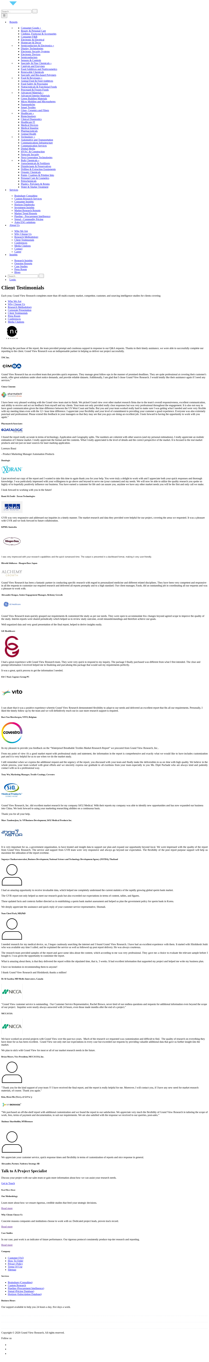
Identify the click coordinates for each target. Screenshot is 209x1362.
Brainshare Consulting (25, 195)
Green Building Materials (34, 98)
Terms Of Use (15, 1266)
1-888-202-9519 (31, 1319)
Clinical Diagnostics (31, 119)
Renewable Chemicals (32, 72)
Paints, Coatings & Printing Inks (37, 175)
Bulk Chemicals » (30, 160)
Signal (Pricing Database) (21, 1291)
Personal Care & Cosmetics (35, 178)
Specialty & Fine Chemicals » (36, 63)
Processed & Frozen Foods (35, 89)
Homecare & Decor (31, 42)
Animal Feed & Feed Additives (37, 81)
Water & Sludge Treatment (34, 187)
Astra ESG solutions (24, 222)
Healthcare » (27, 113)
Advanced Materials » (32, 92)
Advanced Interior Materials (35, 95)
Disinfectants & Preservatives (36, 166)
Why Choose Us (23, 234)
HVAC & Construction (33, 151)
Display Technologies (32, 48)
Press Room (20, 269)
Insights (13, 254)
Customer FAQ (16, 1257)
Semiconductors (29, 57)
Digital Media (28, 148)
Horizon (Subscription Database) (25, 1294)
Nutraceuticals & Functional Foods (39, 86)
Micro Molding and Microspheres (38, 101)
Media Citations (22, 245)
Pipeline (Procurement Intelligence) (26, 1288)
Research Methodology (26, 237)
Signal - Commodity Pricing (28, 219)
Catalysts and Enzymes (33, 66)
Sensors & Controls (31, 60)
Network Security (30, 154)
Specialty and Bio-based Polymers (38, 75)
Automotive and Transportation (37, 139)
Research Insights (23, 260)
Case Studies (21, 266)
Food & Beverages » (31, 78)
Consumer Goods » (31, 28)
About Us (14, 225)
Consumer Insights (24, 201)
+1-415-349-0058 (10, 1319)
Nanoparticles (28, 104)
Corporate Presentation (19, 310)
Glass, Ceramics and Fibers (35, 110)
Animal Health (28, 134)
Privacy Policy (15, 1263)
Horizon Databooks (24, 204)
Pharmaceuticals (29, 131)
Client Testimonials (24, 240)
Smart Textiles (28, 107)
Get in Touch (8, 1183)
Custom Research (17, 1285)
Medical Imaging (29, 128)
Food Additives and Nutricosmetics (39, 69)
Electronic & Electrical (32, 39)
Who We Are (21, 231)
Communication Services (34, 145)
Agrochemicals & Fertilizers (35, 163)
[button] (104, 1359)
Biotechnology (28, 116)
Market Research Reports (27, 210)
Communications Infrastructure (37, 142)
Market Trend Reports (25, 213)
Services (13, 189)
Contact (18, 248)
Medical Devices (29, 125)
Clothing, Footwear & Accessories (38, 33)
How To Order (15, 1260)
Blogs (17, 272)
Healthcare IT (28, 122)
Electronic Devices (30, 54)
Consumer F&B (29, 36)
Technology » (28, 136)
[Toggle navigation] (4, 15)
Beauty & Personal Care (33, 30)
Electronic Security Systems (35, 51)
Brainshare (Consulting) (20, 1282)
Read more (7, 1208)
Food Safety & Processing (34, 83)
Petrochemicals (28, 181)
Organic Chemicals (31, 172)
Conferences (20, 242)
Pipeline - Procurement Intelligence (32, 216)
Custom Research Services (28, 198)
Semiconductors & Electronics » (37, 45)
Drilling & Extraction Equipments (38, 169)
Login (12, 279)
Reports (13, 22)
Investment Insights (24, 207)
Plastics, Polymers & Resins (35, 184)
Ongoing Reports (23, 263)
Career (17, 251)
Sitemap (12, 1269)
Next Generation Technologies (36, 157)
